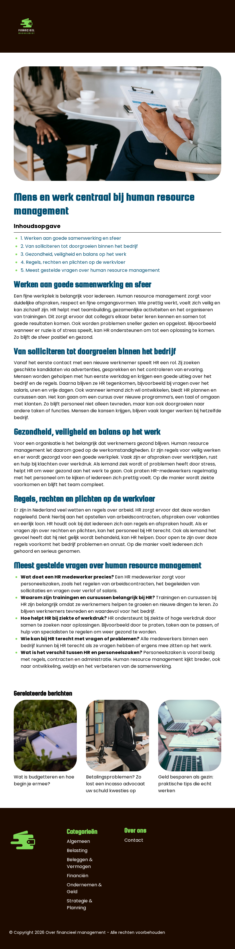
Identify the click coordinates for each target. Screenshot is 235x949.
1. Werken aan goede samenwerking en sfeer (71, 238)
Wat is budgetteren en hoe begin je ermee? (44, 780)
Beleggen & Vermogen (80, 863)
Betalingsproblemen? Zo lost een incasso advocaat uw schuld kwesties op (115, 784)
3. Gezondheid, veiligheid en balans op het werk (73, 254)
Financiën (77, 875)
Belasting (77, 850)
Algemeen (78, 841)
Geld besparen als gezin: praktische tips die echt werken (185, 784)
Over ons (135, 830)
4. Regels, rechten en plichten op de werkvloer (73, 262)
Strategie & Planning (79, 904)
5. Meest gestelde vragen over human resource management (90, 270)
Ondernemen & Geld (84, 888)
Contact (133, 840)
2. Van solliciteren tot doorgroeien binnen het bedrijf (79, 246)
